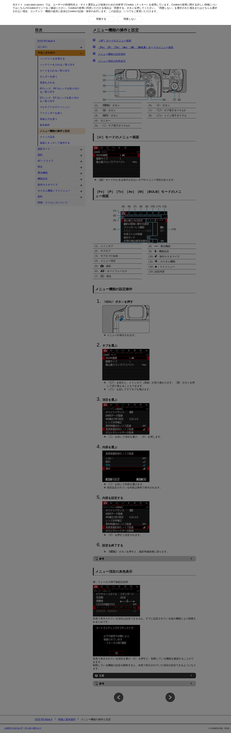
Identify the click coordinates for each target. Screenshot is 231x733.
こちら (21, 8)
